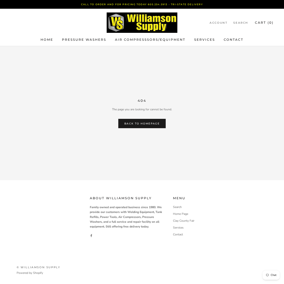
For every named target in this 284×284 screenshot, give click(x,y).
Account (218, 22)
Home (47, 40)
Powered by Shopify (30, 273)
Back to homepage (142, 123)
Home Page (180, 214)
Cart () (264, 23)
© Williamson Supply (38, 267)
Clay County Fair (183, 221)
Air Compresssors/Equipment (150, 40)
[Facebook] (91, 235)
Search (240, 22)
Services (204, 40)
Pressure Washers (84, 40)
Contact (233, 40)
